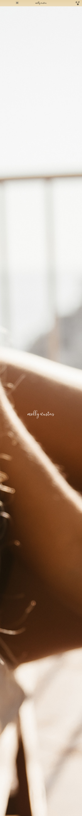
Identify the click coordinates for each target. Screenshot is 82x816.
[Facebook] (79, 2)
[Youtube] (78, 4)
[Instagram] (76, 2)
